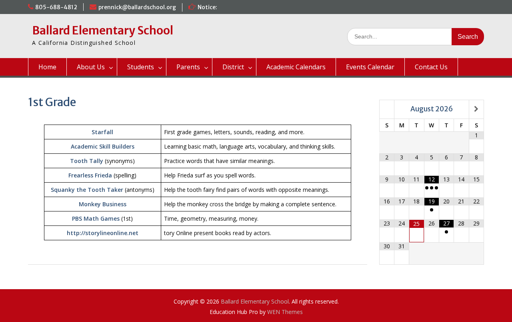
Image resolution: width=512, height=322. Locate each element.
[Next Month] (476, 109)
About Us (91, 66)
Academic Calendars (296, 66)
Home (47, 66)
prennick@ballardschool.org (137, 7)
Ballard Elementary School (102, 30)
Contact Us (431, 66)
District (233, 66)
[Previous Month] (387, 109)
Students (140, 66)
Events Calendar (370, 66)
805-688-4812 (56, 7)
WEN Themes (285, 312)
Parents (188, 66)
